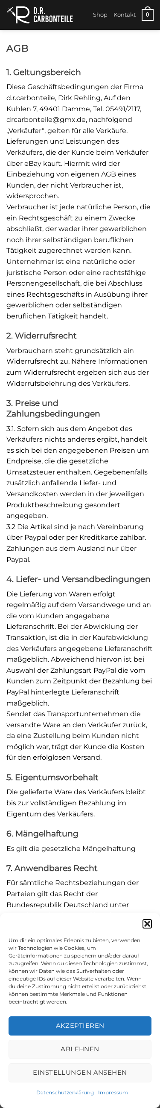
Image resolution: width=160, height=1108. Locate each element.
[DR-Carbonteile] (46, 15)
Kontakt (124, 15)
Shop (100, 15)
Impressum (113, 1092)
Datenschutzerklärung (65, 1092)
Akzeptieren (80, 1025)
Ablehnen (80, 1049)
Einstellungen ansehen (80, 1072)
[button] (147, 924)
